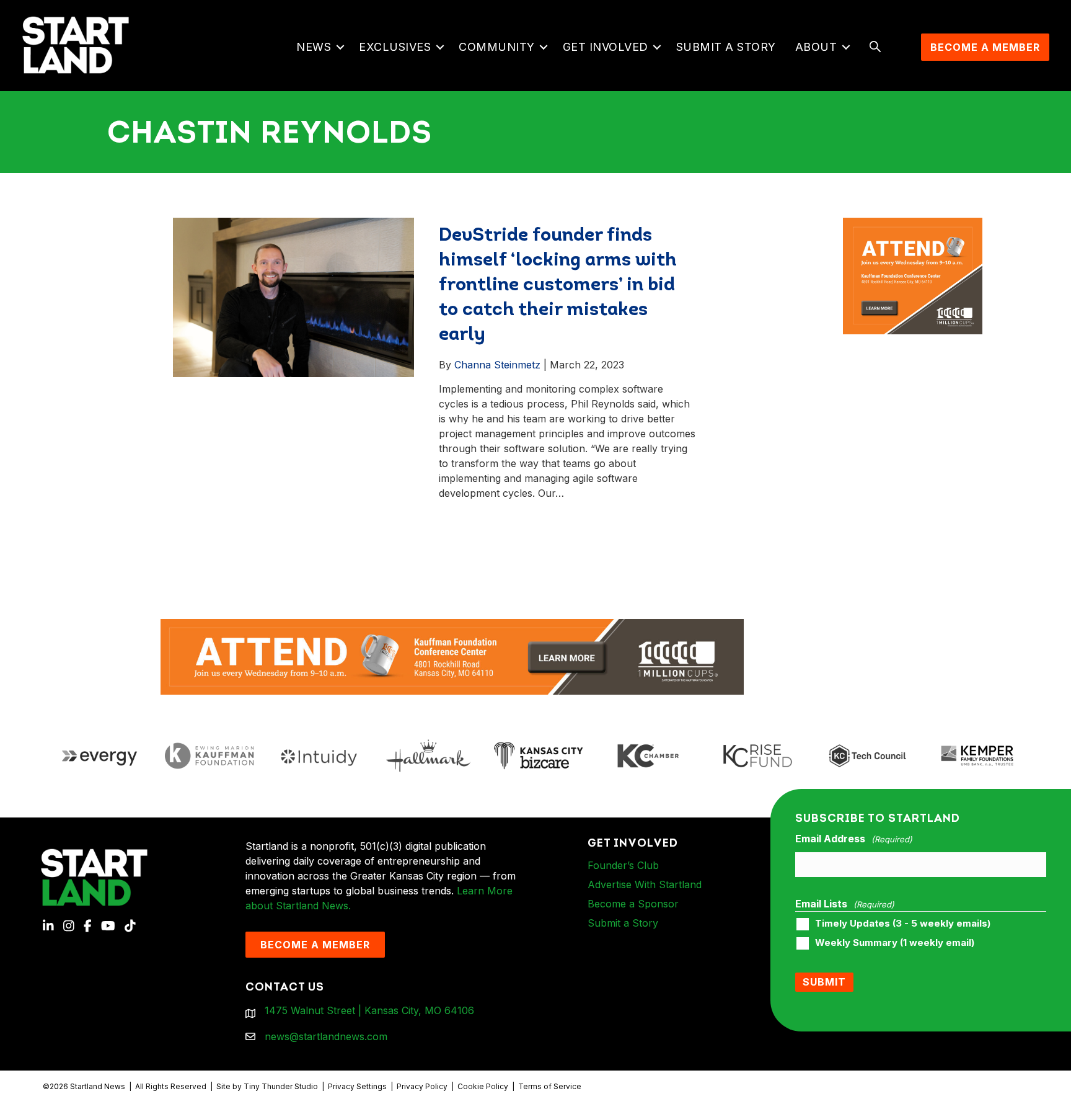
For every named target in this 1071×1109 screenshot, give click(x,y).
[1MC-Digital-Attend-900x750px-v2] (913, 225)
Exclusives (395, 46)
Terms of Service (549, 1086)
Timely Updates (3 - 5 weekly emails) (902, 923)
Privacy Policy (422, 1086)
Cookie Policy (482, 1086)
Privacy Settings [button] (357, 1086)
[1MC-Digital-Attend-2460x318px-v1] (452, 655)
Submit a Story (726, 46)
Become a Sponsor (633, 903)
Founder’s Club (623, 865)
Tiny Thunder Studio (281, 1086)
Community (497, 46)
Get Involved (605, 46)
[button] (340, 47)
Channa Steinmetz (497, 365)
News (313, 46)
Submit (824, 982)
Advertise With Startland (645, 884)
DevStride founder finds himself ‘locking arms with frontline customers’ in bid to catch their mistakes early (558, 285)
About (816, 46)
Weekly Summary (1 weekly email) (894, 942)
